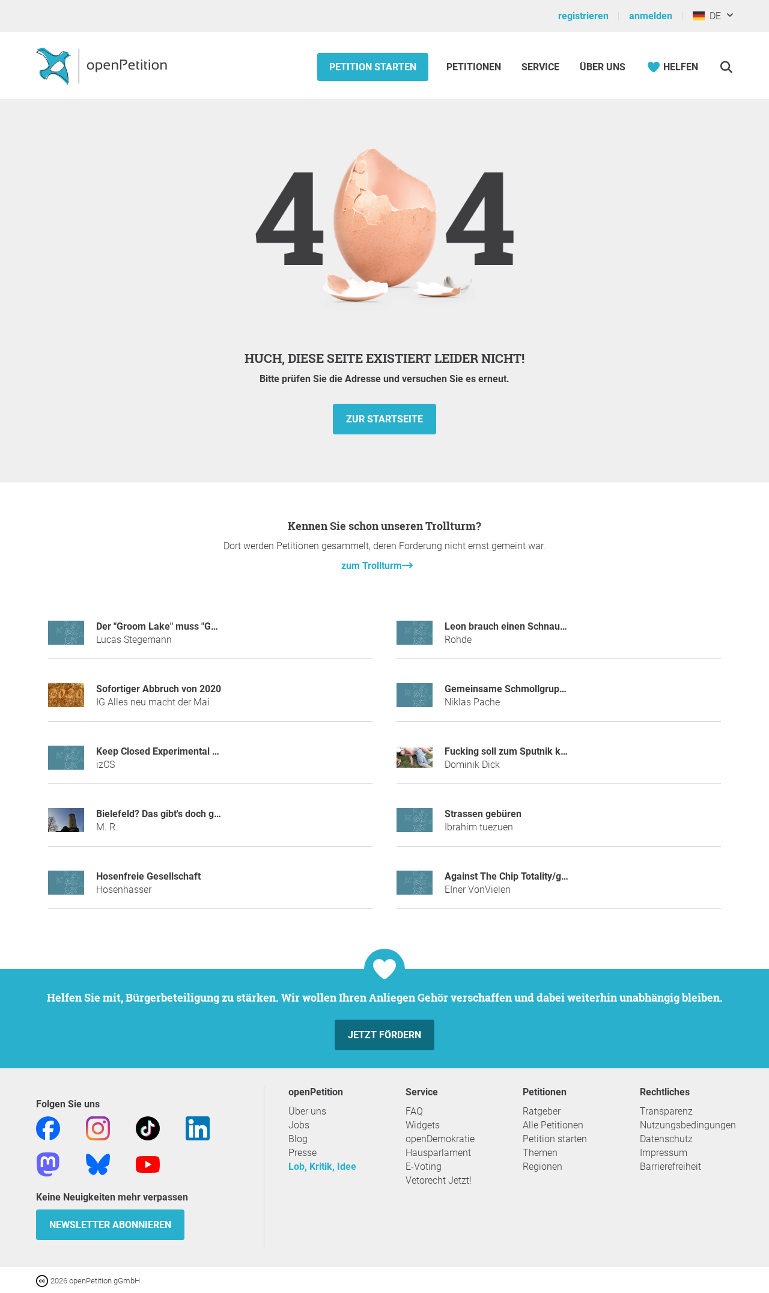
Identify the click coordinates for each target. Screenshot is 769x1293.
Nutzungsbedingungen (688, 1125)
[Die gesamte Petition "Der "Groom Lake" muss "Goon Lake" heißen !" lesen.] (66, 637)
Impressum (663, 1152)
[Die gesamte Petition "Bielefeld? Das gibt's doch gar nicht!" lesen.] (66, 825)
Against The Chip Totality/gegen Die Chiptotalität (549, 876)
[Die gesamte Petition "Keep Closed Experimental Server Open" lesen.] (66, 762)
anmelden (650, 16)
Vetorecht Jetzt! (439, 1180)
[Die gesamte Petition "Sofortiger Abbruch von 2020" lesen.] (66, 700)
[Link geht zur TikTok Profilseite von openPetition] (148, 1127)
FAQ (414, 1111)
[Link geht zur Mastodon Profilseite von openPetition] (48, 1163)
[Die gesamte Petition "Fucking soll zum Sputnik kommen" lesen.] (415, 762)
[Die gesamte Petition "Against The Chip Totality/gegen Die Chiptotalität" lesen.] (415, 887)
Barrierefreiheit (670, 1166)
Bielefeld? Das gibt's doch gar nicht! (172, 814)
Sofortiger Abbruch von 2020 (158, 689)
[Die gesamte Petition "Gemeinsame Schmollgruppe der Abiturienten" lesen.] (415, 700)
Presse (302, 1152)
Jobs (298, 1125)
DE (713, 16)
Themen (540, 1152)
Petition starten (372, 67)
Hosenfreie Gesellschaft (148, 876)
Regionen (542, 1166)
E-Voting (424, 1166)
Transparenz (666, 1111)
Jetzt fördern (384, 1035)
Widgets (423, 1125)
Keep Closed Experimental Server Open (181, 751)
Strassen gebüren (483, 814)
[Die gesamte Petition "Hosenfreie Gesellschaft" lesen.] (66, 887)
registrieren (583, 16)
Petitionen (474, 67)
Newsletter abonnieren (110, 1225)
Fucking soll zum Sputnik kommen (519, 751)
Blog (298, 1139)
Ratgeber (542, 1111)
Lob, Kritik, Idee (322, 1166)
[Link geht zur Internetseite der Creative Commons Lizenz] (43, 1280)
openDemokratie (440, 1139)
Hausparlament (438, 1152)
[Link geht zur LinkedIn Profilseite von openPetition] (198, 1127)
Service (540, 67)
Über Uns (602, 67)
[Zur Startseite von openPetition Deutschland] (103, 65)
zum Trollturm (371, 565)
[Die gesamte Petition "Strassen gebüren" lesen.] (415, 825)
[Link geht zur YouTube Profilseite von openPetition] (148, 1163)
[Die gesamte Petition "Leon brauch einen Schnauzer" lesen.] (415, 637)
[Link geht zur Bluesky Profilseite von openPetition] (98, 1163)
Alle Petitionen (553, 1125)
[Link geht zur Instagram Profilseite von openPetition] (98, 1127)
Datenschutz (666, 1139)
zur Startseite (384, 419)
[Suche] (726, 67)
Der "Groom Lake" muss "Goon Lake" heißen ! (193, 626)
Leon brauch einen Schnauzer (509, 626)
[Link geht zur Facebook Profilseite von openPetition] (48, 1127)
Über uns (307, 1111)
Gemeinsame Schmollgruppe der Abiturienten (544, 689)
